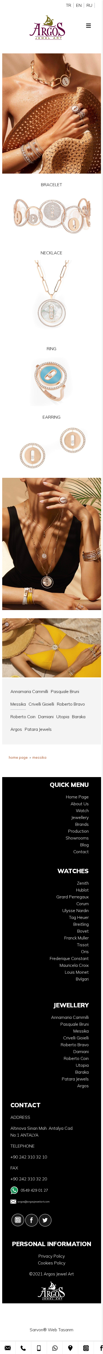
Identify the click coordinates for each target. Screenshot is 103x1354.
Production (78, 831)
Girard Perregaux (72, 896)
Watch (82, 810)
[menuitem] (29, 691)
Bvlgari (82, 979)
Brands (82, 824)
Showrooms (77, 838)
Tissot (83, 944)
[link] (7, 1348)
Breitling (81, 924)
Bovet (83, 931)
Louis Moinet (77, 972)
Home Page (77, 797)
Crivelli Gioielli (76, 1037)
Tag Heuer (79, 917)
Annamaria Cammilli (70, 1017)
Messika (81, 1031)
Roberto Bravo (75, 1044)
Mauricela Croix (74, 965)
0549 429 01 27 (34, 1190)
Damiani (81, 1051)
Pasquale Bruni (74, 1024)
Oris (85, 951)
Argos (83, 1085)
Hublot (82, 890)
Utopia (82, 1065)
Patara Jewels (75, 1079)
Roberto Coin (76, 1058)
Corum (82, 903)
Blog (84, 844)
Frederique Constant (69, 958)
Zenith (83, 883)
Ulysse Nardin (75, 910)
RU (89, 5)
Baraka (82, 1072)
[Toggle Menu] (88, 25)
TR (68, 5)
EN (79, 5)
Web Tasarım (60, 1329)
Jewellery (80, 817)
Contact (81, 851)
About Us (80, 803)
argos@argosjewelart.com (34, 1201)
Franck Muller (76, 938)
